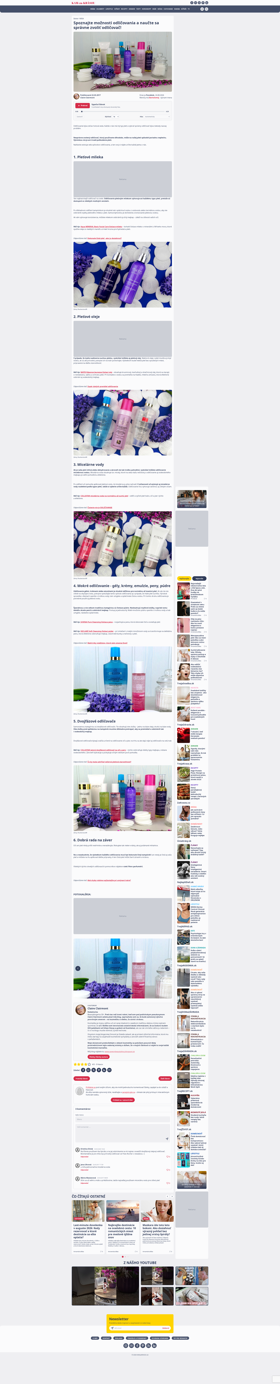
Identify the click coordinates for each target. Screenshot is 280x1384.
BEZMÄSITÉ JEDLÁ (198, 1112)
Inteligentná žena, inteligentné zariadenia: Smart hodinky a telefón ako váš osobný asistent (198, 871)
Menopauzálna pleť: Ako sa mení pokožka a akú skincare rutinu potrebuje (198, 639)
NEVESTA (194, 688)
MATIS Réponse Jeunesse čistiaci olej (96, 372)
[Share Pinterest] (99, 1070)
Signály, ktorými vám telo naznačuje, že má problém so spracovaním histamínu (198, 754)
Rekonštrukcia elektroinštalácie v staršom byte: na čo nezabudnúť (198, 1025)
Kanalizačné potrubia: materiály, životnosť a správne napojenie (196, 1063)
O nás (95, 1338)
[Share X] (93, 1070)
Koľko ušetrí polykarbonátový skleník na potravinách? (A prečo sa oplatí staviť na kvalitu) (198, 955)
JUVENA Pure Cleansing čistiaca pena (97, 622)
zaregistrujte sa (128, 1092)
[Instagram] (199, 2)
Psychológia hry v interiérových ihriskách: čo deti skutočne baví (198, 936)
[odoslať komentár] (167, 1139)
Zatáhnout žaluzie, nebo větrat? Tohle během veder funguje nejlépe (197, 831)
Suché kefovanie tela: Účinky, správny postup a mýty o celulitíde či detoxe (198, 654)
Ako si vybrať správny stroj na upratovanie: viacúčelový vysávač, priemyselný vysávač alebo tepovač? (198, 1000)
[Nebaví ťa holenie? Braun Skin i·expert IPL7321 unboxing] (157, 1296)
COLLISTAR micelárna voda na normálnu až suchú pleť (104, 496)
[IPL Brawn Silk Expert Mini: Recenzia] (192, 1296)
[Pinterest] (203, 2)
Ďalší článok (165, 1079)
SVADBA (177, 9)
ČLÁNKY (194, 845)
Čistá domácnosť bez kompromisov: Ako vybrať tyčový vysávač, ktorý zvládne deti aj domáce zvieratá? (198, 1143)
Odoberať (165, 1328)
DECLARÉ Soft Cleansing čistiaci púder (97, 631)
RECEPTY (124, 9)
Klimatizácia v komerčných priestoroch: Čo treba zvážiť (197, 1042)
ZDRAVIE (132, 9)
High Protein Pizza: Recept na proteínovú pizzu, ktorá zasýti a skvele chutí (198, 775)
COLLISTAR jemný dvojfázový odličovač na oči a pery (103, 750)
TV (189, 9)
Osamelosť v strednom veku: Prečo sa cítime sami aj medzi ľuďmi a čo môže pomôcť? (198, 607)
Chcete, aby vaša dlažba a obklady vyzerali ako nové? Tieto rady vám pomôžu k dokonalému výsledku (198, 979)
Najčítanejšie (184, 579)
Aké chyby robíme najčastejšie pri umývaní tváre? (109, 880)
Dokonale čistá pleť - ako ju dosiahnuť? (105, 238)
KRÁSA (92, 9)
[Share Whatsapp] (88, 1070)
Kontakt (106, 1338)
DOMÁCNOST (196, 824)
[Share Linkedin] (104, 1070)
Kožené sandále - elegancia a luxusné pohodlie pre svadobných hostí (198, 714)
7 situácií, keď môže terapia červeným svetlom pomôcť (198, 735)
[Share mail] (109, 1070)
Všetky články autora (98, 1057)
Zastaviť (80, 117)
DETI (193, 931)
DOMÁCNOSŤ (196, 970)
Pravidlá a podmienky (137, 1338)
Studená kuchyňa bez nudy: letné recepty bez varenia (198, 1118)
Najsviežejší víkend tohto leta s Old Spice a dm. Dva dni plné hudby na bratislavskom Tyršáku (198, 590)
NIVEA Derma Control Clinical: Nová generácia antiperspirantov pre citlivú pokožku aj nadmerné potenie (198, 914)
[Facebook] (191, 2)
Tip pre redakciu (180, 1338)
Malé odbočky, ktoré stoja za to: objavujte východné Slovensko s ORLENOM (198, 894)
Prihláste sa (90, 1087)
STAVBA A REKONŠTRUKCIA (198, 1017)
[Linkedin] (206, 2)
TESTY (138, 9)
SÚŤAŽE (183, 9)
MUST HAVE (196, 707)
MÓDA (160, 9)
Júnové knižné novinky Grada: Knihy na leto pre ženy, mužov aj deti (198, 1160)
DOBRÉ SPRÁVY (197, 886)
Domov (76, 18)
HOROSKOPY (146, 9)
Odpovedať (84, 1157)
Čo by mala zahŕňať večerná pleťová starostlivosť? (109, 762)
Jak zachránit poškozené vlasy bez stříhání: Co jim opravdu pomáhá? (198, 814)
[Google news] (148, 1345)
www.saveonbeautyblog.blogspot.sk (120, 1051)
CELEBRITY (100, 9)
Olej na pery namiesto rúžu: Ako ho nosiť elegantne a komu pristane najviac (197, 624)
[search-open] (206, 9)
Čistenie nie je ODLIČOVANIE (100, 507)
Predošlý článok (82, 1079)
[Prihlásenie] (202, 9)
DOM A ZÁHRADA (198, 947)
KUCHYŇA (195, 1095)
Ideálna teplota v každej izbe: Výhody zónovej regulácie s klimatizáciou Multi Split (198, 1081)
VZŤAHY (117, 9)
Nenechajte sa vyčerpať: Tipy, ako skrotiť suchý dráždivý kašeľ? (198, 851)
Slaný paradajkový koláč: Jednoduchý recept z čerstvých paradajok (198, 793)
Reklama (118, 1338)
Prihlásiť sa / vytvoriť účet (123, 1100)
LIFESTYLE (109, 9)
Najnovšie (199, 579)
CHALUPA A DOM (198, 1055)
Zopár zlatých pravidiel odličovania (103, 386)
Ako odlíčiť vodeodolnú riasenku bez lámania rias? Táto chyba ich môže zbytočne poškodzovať (197, 671)
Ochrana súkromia (160, 1338)
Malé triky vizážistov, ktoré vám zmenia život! (107, 643)
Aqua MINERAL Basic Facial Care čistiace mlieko (101, 226)
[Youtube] (195, 2)
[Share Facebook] (83, 1070)
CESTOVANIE (168, 9)
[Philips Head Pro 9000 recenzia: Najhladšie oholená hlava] (192, 1276)
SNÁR (154, 9)
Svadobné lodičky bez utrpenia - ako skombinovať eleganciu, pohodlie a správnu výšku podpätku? (198, 697)
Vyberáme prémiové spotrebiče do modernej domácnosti (196, 1102)
